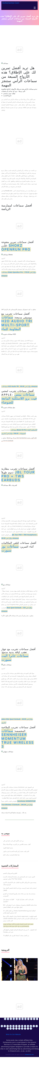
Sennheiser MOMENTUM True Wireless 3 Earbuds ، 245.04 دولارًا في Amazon (18, 804)
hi (34, 1019)
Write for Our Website (13, 1034)
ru (7, 1028)
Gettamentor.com (29, 1054)
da (19, 1019)
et (25, 1019)
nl (25, 1026)
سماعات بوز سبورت (10, 548)
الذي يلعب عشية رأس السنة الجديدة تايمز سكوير (16, 851)
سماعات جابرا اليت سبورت (15, 658)
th (22, 1028)
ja (10, 1026)
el (22, 1019)
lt (16, 1026)
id (4, 1026)
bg (14, 1019)
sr (16, 1028)
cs (17, 1019)
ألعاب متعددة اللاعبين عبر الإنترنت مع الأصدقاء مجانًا (16, 844)
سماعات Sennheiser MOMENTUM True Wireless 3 (17, 738)
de (8, 1019)
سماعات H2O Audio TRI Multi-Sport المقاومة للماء (16, 323)
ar (11, 1019)
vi (28, 1028)
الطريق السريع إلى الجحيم (10, 873)
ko (13, 1026)
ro (36, 1026)
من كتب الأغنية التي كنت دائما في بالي (13, 841)
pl (31, 1026)
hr (37, 1019)
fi (28, 1019)
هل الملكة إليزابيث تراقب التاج (11, 855)
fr (31, 1019)
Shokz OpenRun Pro (16, 247)
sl (13, 1028)
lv (19, 1026)
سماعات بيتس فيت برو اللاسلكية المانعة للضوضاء (19, 398)
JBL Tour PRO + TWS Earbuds (18, 476)
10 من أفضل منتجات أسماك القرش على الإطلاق (16, 935)
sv (19, 1028)
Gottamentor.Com (10, 3)
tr (25, 1028)
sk (10, 1028)
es (5, 1019)
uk (31, 1028)
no (28, 1026)
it (7, 1026)
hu (2, 1026)
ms (22, 1026)
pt (34, 1026)
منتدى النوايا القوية (8, 848)
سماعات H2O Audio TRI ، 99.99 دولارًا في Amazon (19, 386)
